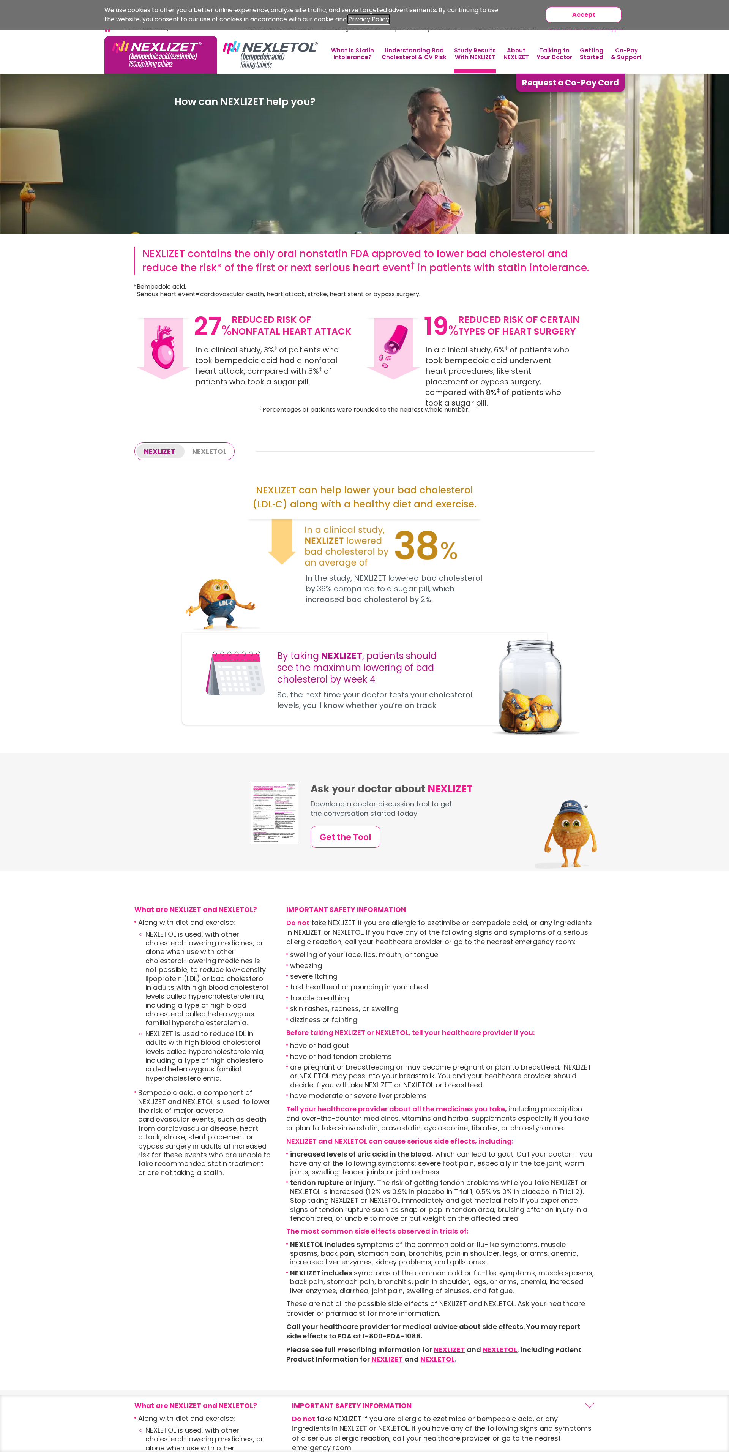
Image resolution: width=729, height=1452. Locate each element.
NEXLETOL (500, 1349)
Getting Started (591, 53)
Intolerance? (352, 53)
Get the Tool (345, 837)
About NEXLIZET (516, 53)
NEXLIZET (387, 1359)
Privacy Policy (368, 19)
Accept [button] (583, 14)
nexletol (209, 451)
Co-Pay (626, 53)
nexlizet (159, 451)
